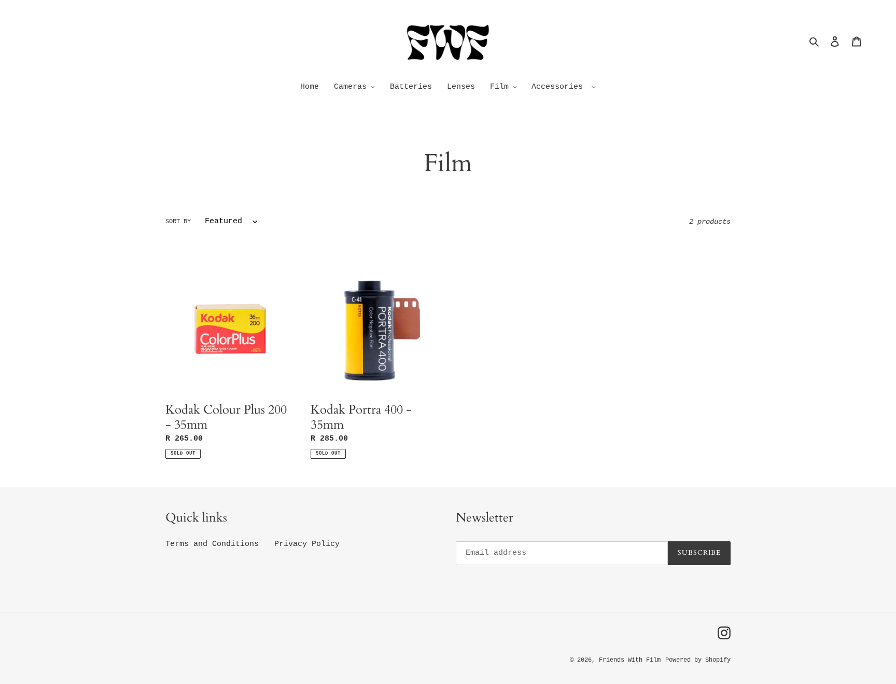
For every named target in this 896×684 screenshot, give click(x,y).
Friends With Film (630, 660)
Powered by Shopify (698, 660)
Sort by (178, 221)
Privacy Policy (307, 544)
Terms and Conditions (212, 544)
